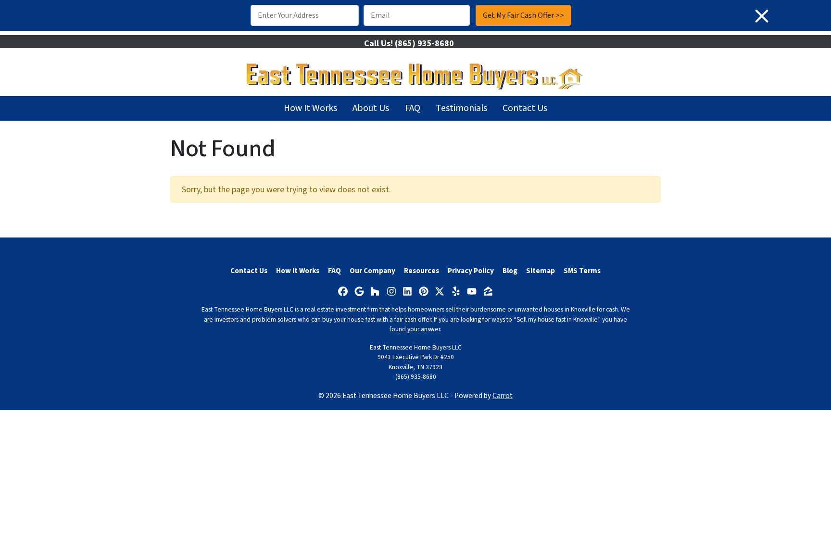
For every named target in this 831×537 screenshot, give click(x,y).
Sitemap (540, 270)
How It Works (310, 108)
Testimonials (461, 108)
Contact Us (525, 108)
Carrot (502, 395)
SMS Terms (582, 270)
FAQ (412, 108)
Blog (510, 270)
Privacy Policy (471, 270)
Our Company (372, 270)
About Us (371, 108)
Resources (421, 270)
